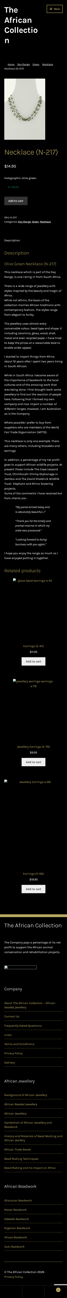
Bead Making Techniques (21, 1158)
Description (12, 240)
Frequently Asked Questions (23, 1025)
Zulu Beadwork (14, 1246)
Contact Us (11, 1016)
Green (36, 64)
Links (8, 1035)
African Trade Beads (17, 1149)
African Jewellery (15, 1113)
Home (11, 64)
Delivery (9, 1062)
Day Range (23, 64)
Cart (52, 1288)
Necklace (47, 64)
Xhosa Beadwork (15, 1237)
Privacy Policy (13, 1053)
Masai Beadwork (15, 1209)
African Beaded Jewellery (20, 1104)
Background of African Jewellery (25, 1095)
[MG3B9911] (33, 109)
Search (33, 1291)
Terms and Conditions (19, 1044)
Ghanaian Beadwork (18, 1200)
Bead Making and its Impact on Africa (29, 1168)
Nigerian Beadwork (17, 1228)
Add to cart (15, 201)
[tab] (33, 240)
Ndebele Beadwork (16, 1219)
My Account (11, 1291)
